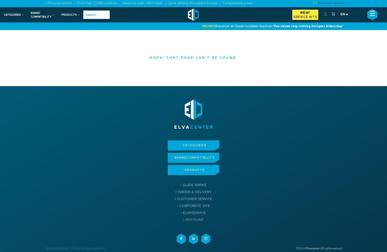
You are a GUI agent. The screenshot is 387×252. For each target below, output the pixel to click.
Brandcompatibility (194, 157)
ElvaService (194, 213)
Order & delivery (195, 192)
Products (195, 170)
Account (195, 220)
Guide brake (195, 185)
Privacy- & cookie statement (88, 248)
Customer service (330, 3)
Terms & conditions (57, 248)
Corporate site (194, 206)
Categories (194, 145)
